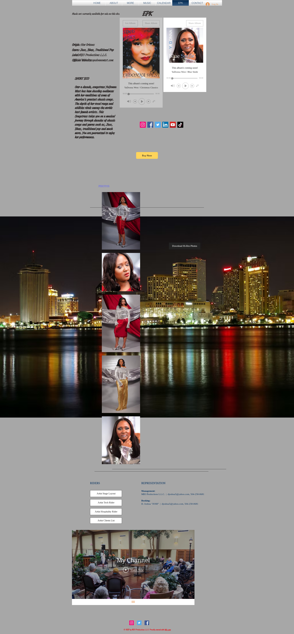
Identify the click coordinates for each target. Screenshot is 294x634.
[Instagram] (143, 125)
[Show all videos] (133, 602)
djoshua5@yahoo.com (178, 494)
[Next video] (188, 564)
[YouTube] (173, 125)
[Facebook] (150, 125)
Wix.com (168, 629)
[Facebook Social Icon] (147, 623)
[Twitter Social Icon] (139, 623)
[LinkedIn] (165, 125)
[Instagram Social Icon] (131, 623)
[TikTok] (180, 125)
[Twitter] (158, 125)
